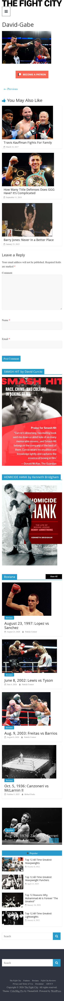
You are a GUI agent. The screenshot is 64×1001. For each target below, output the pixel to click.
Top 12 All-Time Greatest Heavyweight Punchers (38, 878)
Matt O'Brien (49, 839)
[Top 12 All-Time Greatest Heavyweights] (13, 857)
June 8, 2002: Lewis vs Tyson (28, 680)
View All (53, 576)
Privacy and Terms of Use (23, 983)
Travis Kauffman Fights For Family (28, 142)
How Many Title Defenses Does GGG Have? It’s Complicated (29, 191)
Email (6, 339)
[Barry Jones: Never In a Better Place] (27, 205)
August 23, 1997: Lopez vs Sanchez (26, 625)
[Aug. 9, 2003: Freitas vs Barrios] (26, 693)
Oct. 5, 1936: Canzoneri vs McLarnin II (26, 788)
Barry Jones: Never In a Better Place (29, 240)
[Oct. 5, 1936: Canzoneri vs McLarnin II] (29, 746)
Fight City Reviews (48, 980)
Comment (7, 272)
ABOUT (49, 983)
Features (28, 826)
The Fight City (15, 980)
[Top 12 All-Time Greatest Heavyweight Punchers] (13, 874)
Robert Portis (30, 794)
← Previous (11, 89)
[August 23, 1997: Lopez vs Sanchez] (26, 584)
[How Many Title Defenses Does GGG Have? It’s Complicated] (28, 155)
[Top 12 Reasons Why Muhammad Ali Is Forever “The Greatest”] (13, 892)
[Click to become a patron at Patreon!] (32, 71)
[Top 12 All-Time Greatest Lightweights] (13, 911)
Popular (34, 853)
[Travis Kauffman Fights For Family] (27, 108)
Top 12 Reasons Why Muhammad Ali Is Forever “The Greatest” (41, 898)
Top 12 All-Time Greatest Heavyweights (38, 861)
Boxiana (9, 617)
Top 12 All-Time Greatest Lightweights (38, 915)
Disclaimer (39, 983)
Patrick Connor (31, 631)
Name (6, 320)
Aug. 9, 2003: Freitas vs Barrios (30, 733)
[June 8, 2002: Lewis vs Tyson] (29, 641)
